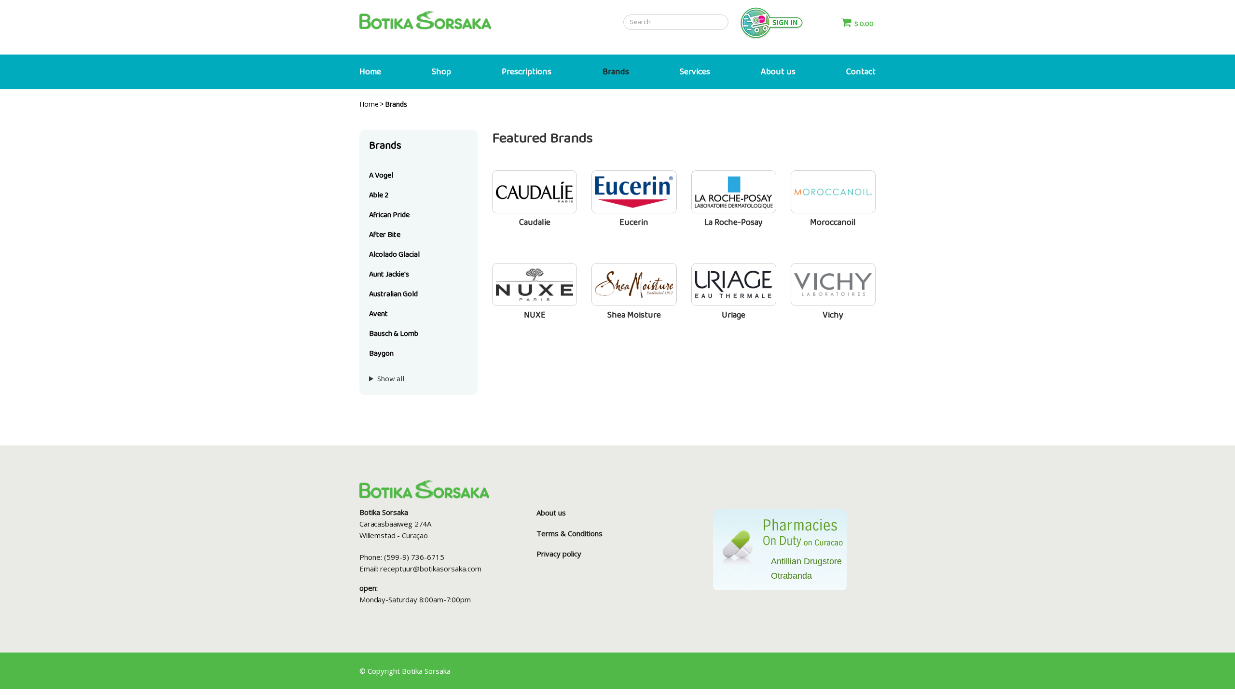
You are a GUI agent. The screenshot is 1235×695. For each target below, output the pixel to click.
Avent (378, 314)
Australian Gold (393, 294)
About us (778, 72)
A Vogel (381, 175)
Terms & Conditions (569, 533)
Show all (390, 379)
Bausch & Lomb (393, 334)
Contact (861, 72)
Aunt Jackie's (389, 274)
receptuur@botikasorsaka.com (430, 568)
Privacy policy (558, 553)
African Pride (389, 215)
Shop (441, 72)
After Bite (384, 235)
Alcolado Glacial (394, 255)
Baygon (381, 354)
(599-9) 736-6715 (414, 557)
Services (695, 72)
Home (370, 72)
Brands (616, 72)
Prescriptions (526, 72)
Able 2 (378, 195)
